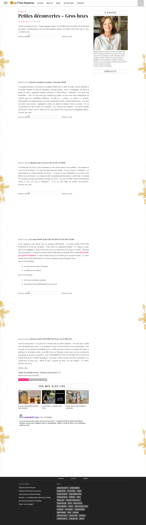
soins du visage (62, 497)
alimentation (61, 491)
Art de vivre (68, 3)
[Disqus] (53, 441)
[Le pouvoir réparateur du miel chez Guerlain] (29, 403)
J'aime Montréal (79, 509)
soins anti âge (61, 503)
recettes (82, 515)
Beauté (50, 3)
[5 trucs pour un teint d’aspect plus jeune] (77, 403)
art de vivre (71, 491)
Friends (85, 478)
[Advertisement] (111, 89)
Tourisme (60, 509)
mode (78, 497)
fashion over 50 (62, 519)
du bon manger (74, 488)
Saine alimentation (75, 494)
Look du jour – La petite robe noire (52, 407)
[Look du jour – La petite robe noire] (53, 403)
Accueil (40, 3)
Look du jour (73, 515)
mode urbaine (61, 512)
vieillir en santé (62, 494)
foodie (79, 491)
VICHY (69, 512)
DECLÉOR (32, 380)
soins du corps (62, 515)
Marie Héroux (25, 21)
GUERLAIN (43, 380)
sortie (71, 506)
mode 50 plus (78, 503)
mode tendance (61, 506)
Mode (58, 3)
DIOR (37, 380)
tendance (72, 497)
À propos (80, 3)
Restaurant (69, 509)
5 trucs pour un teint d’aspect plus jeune (76, 407)
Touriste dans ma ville (73, 500)
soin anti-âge (73, 519)
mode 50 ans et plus (81, 506)
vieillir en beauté (62, 488)
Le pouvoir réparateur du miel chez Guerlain (28, 407)
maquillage (60, 500)
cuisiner (75, 512)
